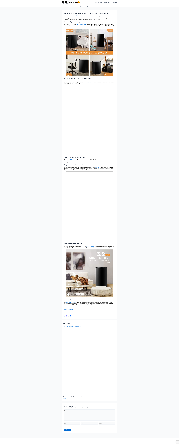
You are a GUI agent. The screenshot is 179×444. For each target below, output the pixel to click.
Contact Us (115, 2)
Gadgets (105, 2)
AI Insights (100, 2)
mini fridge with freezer (90, 246)
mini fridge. (97, 167)
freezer (89, 82)
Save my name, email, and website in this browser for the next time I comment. (78, 426)
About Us (109, 2)
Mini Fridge (72, 159)
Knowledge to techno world (66, 3)
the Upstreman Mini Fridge (81, 24)
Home (96, 2)
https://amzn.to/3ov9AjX (68, 309)
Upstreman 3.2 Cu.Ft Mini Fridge (71, 302)
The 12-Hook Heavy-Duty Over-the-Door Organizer (73, 396)
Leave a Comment (67, 15)
